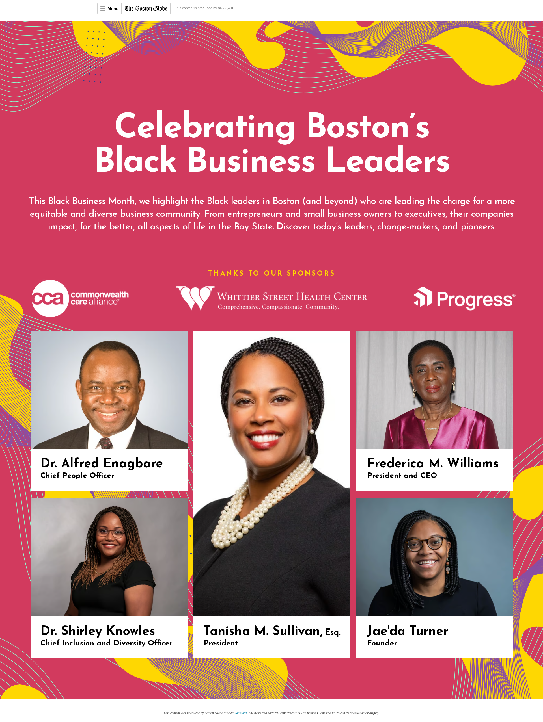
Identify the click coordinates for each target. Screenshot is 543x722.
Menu (112, 8)
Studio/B (225, 8)
